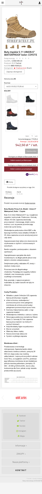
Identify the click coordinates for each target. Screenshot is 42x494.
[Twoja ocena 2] (19, 58)
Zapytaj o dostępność (14, 71)
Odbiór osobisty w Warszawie (21, 160)
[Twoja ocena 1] (16, 58)
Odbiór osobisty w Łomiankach (21, 169)
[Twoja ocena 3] (22, 58)
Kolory (7, 91)
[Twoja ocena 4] (25, 58)
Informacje (20, 445)
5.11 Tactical (16, 63)
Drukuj (10, 182)
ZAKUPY (20, 453)
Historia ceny (9, 79)
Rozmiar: (7, 83)
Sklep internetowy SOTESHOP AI (32, 481)
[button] (9, 193)
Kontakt (21, 470)
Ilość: (27, 136)
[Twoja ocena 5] (28, 58)
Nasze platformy (20, 462)
